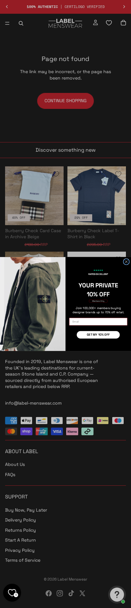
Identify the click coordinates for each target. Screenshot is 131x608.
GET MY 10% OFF (98, 335)
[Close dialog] (126, 262)
